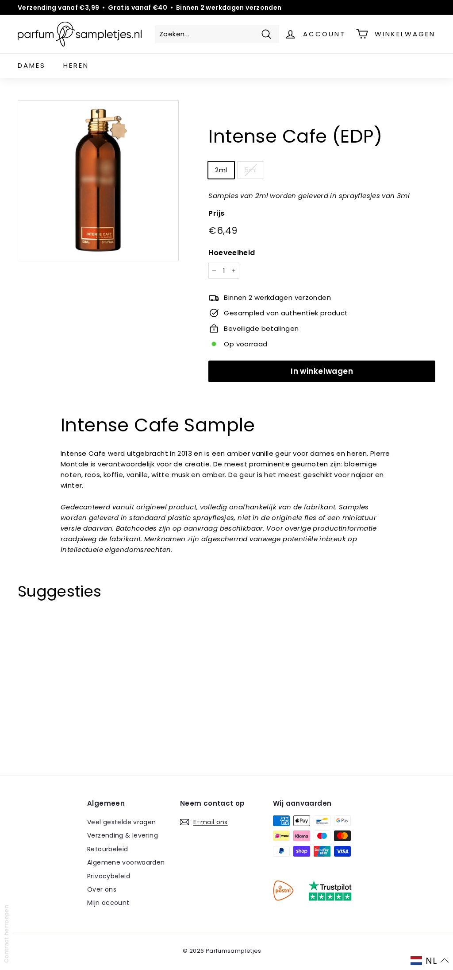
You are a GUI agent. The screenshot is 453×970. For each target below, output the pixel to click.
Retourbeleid (107, 849)
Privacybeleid (108, 876)
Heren (76, 65)
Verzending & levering (122, 835)
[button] (430, 960)
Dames (32, 65)
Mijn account (108, 902)
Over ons (101, 889)
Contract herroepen (6, 934)
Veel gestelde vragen (121, 822)
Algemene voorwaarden (126, 862)
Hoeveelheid (231, 253)
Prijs (216, 213)
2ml (221, 170)
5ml (250, 170)
